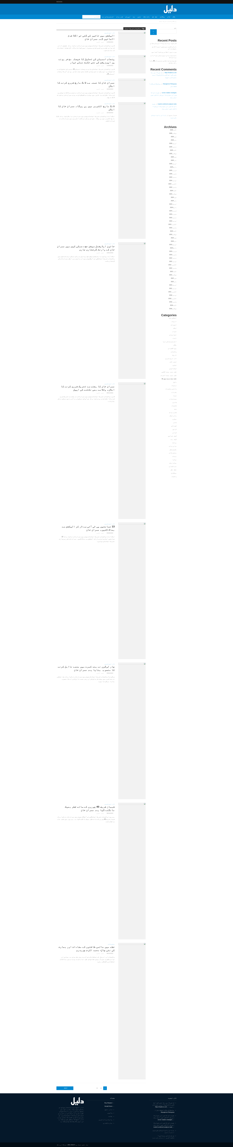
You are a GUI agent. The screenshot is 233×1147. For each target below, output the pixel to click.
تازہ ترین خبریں (109, 33)
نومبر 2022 (173, 261)
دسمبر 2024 (173, 177)
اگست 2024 (173, 190)
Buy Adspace (108, 1103)
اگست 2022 (173, 271)
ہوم (175, 21)
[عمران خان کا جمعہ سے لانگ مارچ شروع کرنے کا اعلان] (132, 87)
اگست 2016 (173, 305)
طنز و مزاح (119, 17)
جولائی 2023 (173, 234)
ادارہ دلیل (108, 1109)
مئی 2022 (174, 281)
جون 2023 (174, 238)
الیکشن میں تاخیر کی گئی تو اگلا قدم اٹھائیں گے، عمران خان (91, 37)
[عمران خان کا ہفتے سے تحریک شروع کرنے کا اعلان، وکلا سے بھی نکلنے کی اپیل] (132, 450)
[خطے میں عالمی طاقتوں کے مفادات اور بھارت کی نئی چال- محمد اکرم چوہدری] (132, 1011)
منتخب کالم (111, 944)
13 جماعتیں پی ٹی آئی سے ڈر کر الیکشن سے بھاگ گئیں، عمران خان (88, 528)
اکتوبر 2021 (172, 292)
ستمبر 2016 (173, 302)
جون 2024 (174, 197)
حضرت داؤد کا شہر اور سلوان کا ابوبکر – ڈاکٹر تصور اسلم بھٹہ (163, 95)
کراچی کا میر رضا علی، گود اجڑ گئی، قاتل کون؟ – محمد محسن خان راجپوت (164, 75)
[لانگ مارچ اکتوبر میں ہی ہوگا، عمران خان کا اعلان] (132, 170)
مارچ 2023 (173, 248)
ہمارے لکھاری (107, 1123)
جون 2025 (174, 157)
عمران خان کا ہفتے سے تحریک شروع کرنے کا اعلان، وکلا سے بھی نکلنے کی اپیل (88, 388)
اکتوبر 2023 (172, 224)
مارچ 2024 (173, 207)
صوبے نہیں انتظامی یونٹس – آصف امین (164, 52)
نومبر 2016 (173, 295)
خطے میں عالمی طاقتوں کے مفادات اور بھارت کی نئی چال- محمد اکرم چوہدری (87, 948)
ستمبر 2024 (173, 187)
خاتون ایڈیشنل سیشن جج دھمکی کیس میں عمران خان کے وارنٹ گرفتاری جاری (86, 248)
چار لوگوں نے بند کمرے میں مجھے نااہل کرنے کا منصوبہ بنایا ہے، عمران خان (86, 668)
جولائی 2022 (173, 275)
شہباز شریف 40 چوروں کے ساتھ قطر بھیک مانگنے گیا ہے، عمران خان (90, 808)
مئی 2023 (174, 241)
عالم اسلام (146, 17)
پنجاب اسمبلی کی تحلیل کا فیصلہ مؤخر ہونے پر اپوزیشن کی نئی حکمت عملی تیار (87, 61)
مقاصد (110, 1116)
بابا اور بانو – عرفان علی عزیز (163, 1130)
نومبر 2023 (173, 221)
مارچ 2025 (173, 167)
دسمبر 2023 (173, 217)
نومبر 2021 (173, 288)
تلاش (175, 28)
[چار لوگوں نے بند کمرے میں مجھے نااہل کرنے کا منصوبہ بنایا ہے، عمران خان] (132, 731)
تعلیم (139, 17)
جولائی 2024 (173, 194)
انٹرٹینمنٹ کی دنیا (108, 17)
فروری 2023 (173, 251)
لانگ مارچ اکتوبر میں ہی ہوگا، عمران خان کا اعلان (86, 108)
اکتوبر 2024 (172, 184)
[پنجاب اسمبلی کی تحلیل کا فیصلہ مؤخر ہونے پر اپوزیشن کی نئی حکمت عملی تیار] (132, 64)
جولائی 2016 (173, 308)
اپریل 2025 (173, 163)
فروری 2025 (173, 170)
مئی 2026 (174, 140)
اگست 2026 (173, 130)
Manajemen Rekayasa (170, 84)
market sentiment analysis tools (167, 104)
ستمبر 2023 (173, 227)
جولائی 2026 (173, 133)
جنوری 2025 (173, 174)
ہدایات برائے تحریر (105, 1119)
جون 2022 (174, 278)
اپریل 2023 (173, 244)
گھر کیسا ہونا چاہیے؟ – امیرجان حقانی (163, 43)
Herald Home (108, 1106)
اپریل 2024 (173, 204)
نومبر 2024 (173, 180)
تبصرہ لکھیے (100, 42)
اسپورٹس (127, 17)
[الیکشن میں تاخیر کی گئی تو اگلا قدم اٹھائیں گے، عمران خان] (132, 40)
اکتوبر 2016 (172, 298)
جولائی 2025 (173, 153)
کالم (168, 17)
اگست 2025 (173, 150)
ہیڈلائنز (162, 17)
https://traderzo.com (171, 72)
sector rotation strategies (169, 92)
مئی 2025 (174, 160)
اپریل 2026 (173, 143)
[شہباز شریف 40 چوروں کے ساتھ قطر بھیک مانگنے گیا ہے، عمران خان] (132, 871)
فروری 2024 (173, 211)
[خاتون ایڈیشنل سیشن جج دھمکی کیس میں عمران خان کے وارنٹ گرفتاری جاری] (132, 310)
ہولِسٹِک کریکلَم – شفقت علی (165, 1110)
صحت (134, 17)
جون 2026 (174, 136)
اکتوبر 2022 (172, 265)
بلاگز (173, 17)
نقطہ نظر (154, 17)
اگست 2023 (173, 231)
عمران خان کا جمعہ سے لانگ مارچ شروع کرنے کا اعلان (86, 84)
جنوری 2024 (173, 214)
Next (65, 1088)
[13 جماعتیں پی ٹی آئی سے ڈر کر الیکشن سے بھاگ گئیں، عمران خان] (132, 591)
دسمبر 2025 (173, 147)
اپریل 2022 (173, 285)
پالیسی (109, 1113)
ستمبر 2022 (173, 268)
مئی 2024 (174, 200)
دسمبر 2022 (173, 258)
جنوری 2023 (173, 254)
